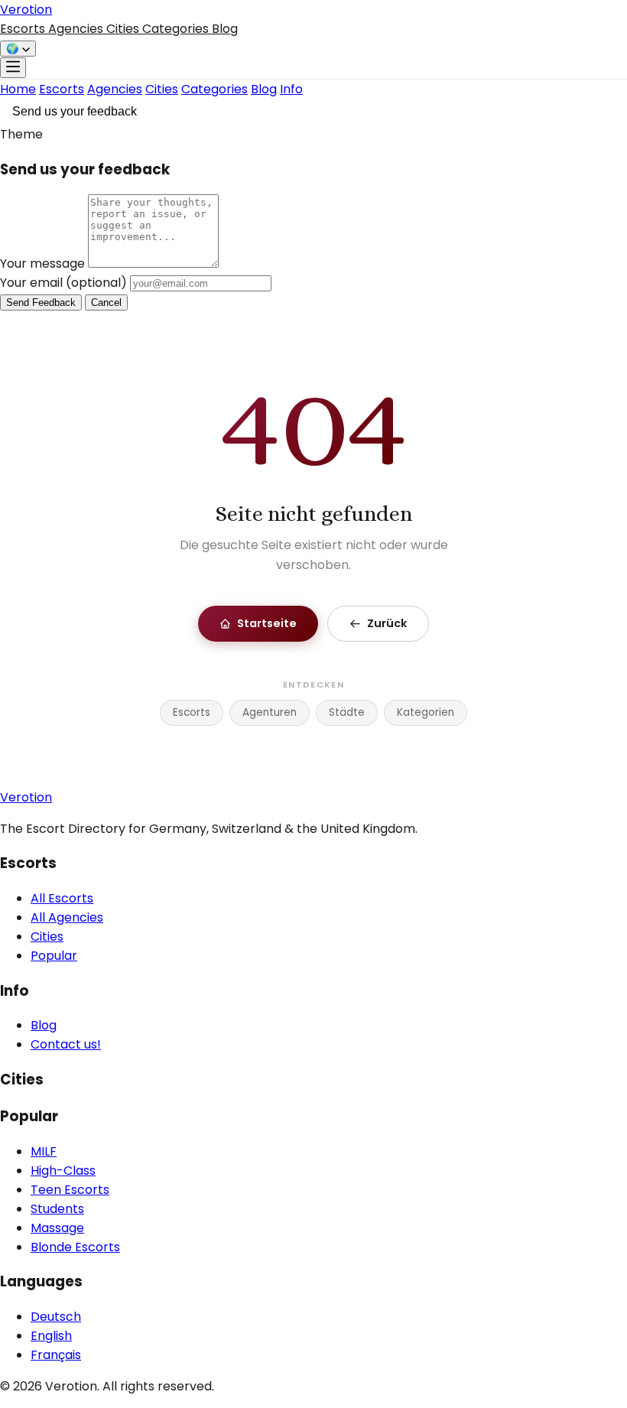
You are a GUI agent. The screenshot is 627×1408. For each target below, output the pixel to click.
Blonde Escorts (75, 1247)
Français (56, 1355)
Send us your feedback (74, 111)
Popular (54, 955)
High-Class (63, 1170)
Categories (177, 28)
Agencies (77, 28)
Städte (347, 712)
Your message (44, 263)
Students (57, 1209)
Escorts (24, 28)
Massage (57, 1228)
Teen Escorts (70, 1189)
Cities (124, 28)
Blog (225, 28)
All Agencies (67, 917)
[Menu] (13, 67)
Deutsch (56, 1316)
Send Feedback (41, 302)
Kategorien (425, 712)
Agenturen (269, 712)
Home (18, 89)
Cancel (106, 302)
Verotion (26, 9)
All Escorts (62, 898)
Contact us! (66, 1044)
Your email (63, 282)
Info (291, 89)
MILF (44, 1151)
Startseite (267, 623)
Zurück (387, 623)
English (51, 1336)
